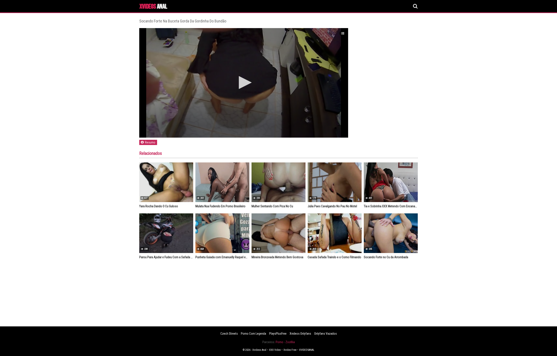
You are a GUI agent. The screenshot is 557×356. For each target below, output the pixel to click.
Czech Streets (229, 333)
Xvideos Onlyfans (300, 333)
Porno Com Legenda (253, 333)
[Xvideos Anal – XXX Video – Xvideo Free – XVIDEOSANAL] (153, 6)
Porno (279, 342)
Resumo (150, 142)
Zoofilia (290, 342)
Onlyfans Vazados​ (325, 333)
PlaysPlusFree (278, 333)
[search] (415, 6)
